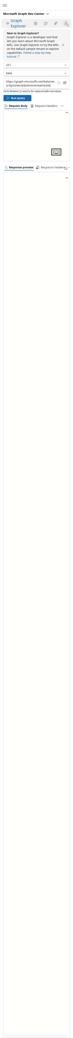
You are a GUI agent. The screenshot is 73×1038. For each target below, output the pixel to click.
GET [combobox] (8, 65)
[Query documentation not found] (58, 83)
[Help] (45, 23)
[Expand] (66, 168)
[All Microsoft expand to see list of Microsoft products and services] (5, 5)
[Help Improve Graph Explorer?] (56, 23)
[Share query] (65, 83)
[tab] (16, 106)
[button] (66, 23)
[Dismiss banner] (63, 45)
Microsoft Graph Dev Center (24, 14)
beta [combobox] (9, 73)
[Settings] (35, 23)
